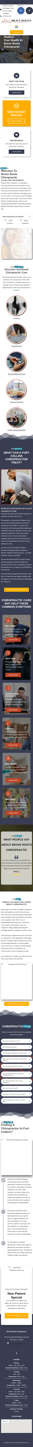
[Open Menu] (16, 26)
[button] (2, 49)
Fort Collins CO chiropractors (12, 196)
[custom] (29, 10)
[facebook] (21, 10)
